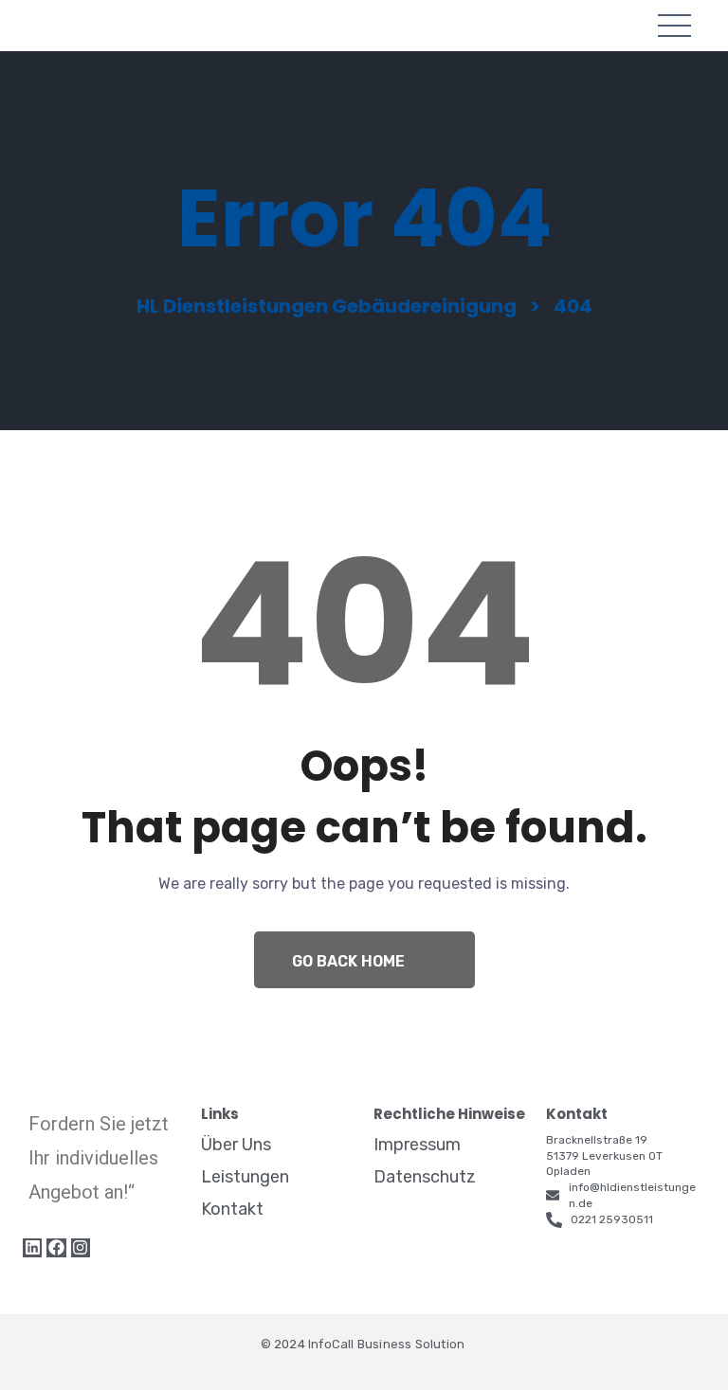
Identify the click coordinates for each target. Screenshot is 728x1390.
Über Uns (236, 1144)
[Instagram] (80, 1247)
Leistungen (245, 1176)
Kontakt (232, 1209)
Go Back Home (348, 961)
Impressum (417, 1144)
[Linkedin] (32, 1247)
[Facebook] (55, 1247)
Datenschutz (424, 1176)
